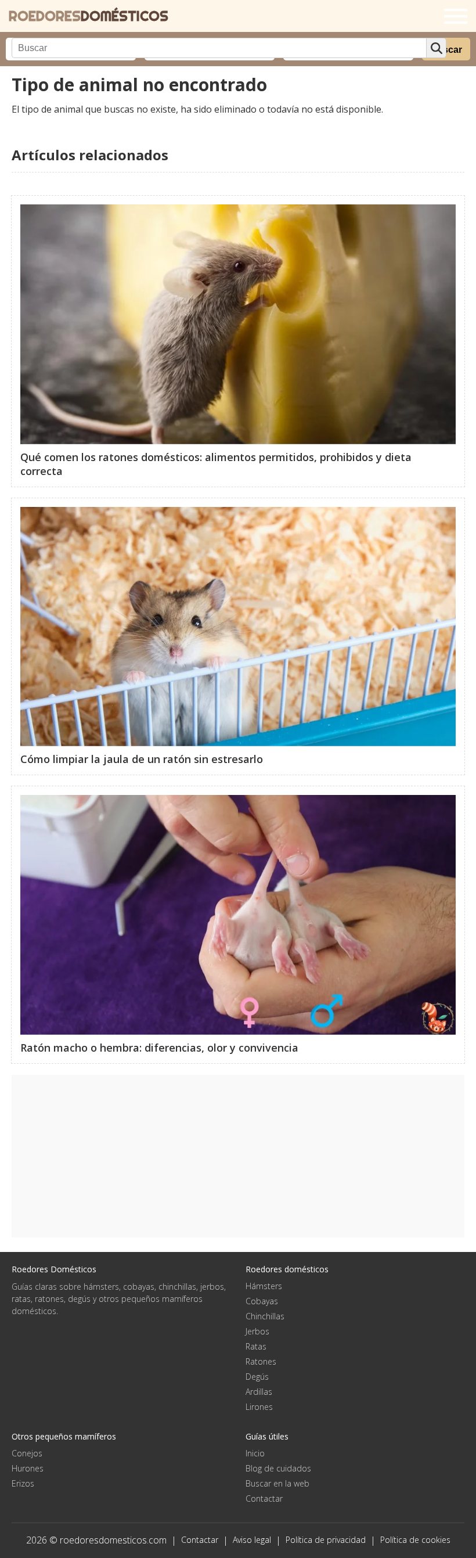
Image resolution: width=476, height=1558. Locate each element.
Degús (257, 1376)
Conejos (27, 1453)
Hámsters (264, 1285)
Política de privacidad (326, 1539)
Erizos (23, 1483)
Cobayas (262, 1301)
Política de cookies (415, 1539)
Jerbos (257, 1331)
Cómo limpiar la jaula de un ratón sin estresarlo (141, 759)
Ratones (261, 1361)
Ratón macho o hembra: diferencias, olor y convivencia (159, 1048)
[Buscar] (436, 48)
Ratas (256, 1346)
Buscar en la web (277, 1483)
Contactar (264, 1498)
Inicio (255, 1453)
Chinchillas (265, 1316)
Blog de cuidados (278, 1468)
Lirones (259, 1406)
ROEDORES (88, 16)
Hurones (28, 1468)
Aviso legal (252, 1539)
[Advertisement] (238, 1156)
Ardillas (259, 1391)
